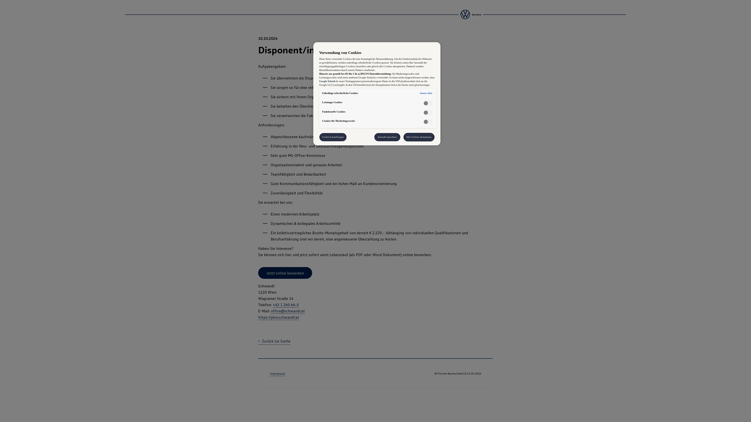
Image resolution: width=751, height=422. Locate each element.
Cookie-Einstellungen (333, 137)
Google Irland (327, 81)
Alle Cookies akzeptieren (419, 137)
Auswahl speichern (387, 137)
